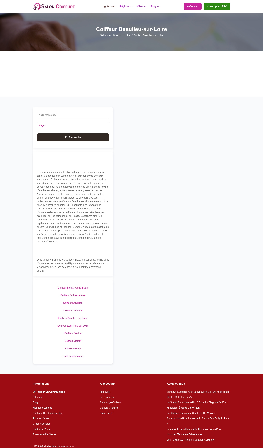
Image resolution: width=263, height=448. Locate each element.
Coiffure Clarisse (109, 407)
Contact (193, 6)
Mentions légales (42, 407)
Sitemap (37, 397)
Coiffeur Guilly (73, 348)
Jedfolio (46, 446)
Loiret (127, 35)
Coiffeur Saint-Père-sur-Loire (72, 325)
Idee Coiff (105, 392)
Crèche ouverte (41, 423)
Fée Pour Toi (107, 397)
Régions (125, 6)
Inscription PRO (218, 6)
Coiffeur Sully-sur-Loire (72, 295)
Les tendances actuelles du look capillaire (191, 439)
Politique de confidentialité (48, 413)
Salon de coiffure (109, 35)
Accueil (110, 6)
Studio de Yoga (41, 429)
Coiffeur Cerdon (73, 333)
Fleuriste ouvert (41, 418)
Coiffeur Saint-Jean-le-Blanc (73, 287)
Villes (140, 6)
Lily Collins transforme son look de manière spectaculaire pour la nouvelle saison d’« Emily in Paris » (198, 418)
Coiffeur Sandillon (73, 303)
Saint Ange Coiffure (110, 402)
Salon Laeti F (107, 413)
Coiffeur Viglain (73, 341)
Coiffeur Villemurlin (73, 356)
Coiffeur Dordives (72, 310)
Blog (154, 6)
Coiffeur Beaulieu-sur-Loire (73, 318)
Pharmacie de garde (44, 434)
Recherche (74, 137)
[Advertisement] (131, 73)
